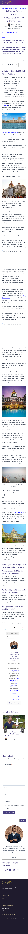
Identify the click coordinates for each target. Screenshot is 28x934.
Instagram (13, 693)
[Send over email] (14, 630)
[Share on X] (14, 627)
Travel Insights (5, 897)
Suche (23, 820)
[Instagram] (9, 703)
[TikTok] (10, 914)
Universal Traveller (14, 690)
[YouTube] (14, 914)
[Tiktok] (18, 703)
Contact (3, 900)
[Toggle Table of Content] (15, 65)
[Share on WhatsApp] (22, 630)
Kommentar (8, 764)
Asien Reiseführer (6, 8)
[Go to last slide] (5, 731)
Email (6, 794)
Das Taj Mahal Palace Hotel (10, 132)
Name (6, 787)
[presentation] (14, 722)
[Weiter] (22, 731)
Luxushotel (5, 105)
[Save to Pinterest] (22, 627)
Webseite (7, 801)
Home (3, 32)
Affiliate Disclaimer (19, 918)
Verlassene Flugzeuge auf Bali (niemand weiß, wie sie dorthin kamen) (14, 734)
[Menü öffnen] (25, 3)
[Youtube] (13, 703)
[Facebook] (16, 703)
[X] (4, 914)
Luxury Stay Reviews (6, 893)
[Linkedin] (11, 703)
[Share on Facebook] (6, 627)
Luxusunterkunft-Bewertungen (18, 8)
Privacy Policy (4, 918)
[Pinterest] (15, 703)
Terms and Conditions (11, 918)
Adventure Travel (5, 895)
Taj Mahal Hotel (19, 512)
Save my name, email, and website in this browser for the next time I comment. (14, 807)
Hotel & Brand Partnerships (7, 905)
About (3, 898)
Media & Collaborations (7, 907)
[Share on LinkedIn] (6, 630)
